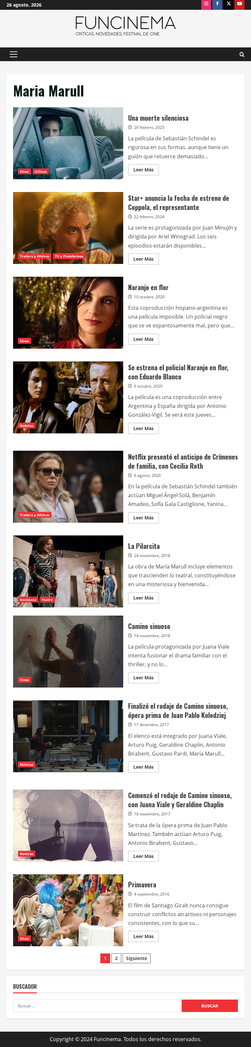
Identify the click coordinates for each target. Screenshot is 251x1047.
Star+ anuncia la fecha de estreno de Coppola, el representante (68, 228)
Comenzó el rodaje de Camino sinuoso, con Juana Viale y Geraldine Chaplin (68, 826)
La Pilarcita (68, 571)
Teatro (47, 599)
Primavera (68, 910)
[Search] (242, 54)
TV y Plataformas (69, 256)
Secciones (28, 599)
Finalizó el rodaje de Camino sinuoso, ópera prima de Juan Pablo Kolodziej (68, 736)
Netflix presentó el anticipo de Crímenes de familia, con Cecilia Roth (68, 487)
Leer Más (146, 170)
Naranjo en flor (68, 313)
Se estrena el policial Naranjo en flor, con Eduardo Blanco (68, 397)
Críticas (41, 171)
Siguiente (136, 958)
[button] (14, 54)
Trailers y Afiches (34, 256)
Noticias (26, 425)
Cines (24, 171)
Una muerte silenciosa (68, 143)
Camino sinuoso (68, 652)
